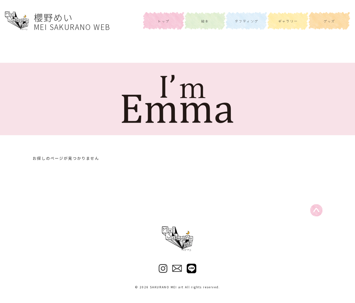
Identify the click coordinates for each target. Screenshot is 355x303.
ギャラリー (288, 21)
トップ (164, 21)
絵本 (205, 21)
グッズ (329, 21)
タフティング (246, 21)
